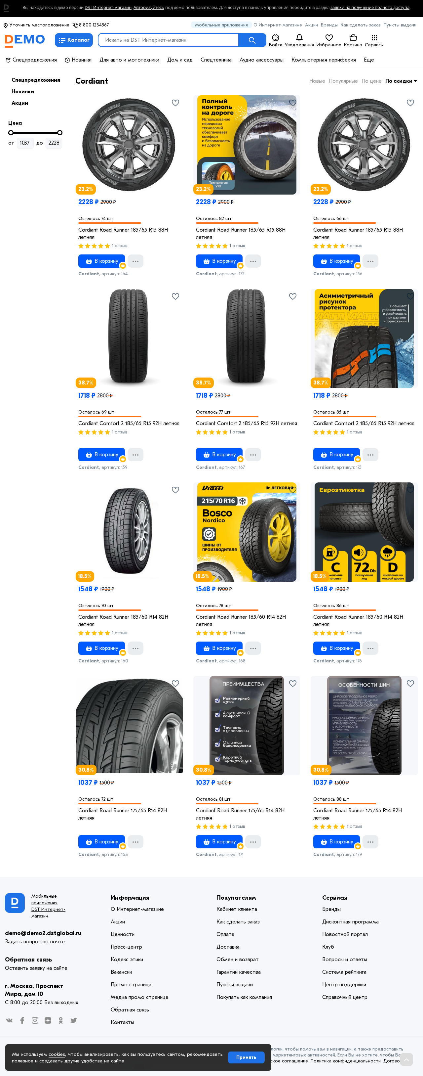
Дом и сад (180, 60)
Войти (275, 45)
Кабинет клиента (236, 909)
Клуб (328, 947)
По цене (372, 81)
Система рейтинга (344, 972)
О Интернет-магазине (277, 25)
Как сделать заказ (361, 25)
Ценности (123, 934)
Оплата (225, 934)
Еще (369, 60)
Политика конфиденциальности (346, 1061)
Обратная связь (28, 959)
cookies (57, 1054)
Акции (311, 25)
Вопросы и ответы (344, 960)
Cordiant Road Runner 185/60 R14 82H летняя (123, 620)
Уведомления (299, 45)
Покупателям (236, 897)
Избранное (329, 45)
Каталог (78, 40)
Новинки (81, 60)
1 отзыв (120, 245)
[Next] (292, 134)
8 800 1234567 (93, 25)
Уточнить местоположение (38, 25)
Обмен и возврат (237, 960)
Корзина (353, 45)
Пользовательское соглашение (273, 1061)
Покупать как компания (244, 997)
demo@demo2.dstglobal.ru (43, 933)
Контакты (122, 1022)
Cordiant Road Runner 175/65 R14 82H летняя (122, 814)
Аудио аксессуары (262, 60)
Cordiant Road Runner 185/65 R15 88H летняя (123, 233)
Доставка (228, 947)
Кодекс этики (127, 960)
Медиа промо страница (139, 997)
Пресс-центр (126, 947)
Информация (130, 897)
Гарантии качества (238, 972)
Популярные (343, 81)
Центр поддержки (344, 985)
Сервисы (374, 45)
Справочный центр (344, 997)
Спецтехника (216, 60)
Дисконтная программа (350, 922)
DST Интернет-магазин (108, 7)
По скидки (399, 81)
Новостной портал (345, 934)
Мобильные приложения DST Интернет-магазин (48, 906)
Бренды (329, 25)
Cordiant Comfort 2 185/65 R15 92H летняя (128, 423)
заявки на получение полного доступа (369, 7)
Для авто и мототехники (129, 60)
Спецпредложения (34, 60)
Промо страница (131, 985)
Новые (317, 81)
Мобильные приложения (221, 25)
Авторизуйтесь (149, 7)
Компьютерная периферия (323, 60)
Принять (246, 1057)
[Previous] (201, 134)
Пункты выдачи (400, 25)
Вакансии (121, 972)
